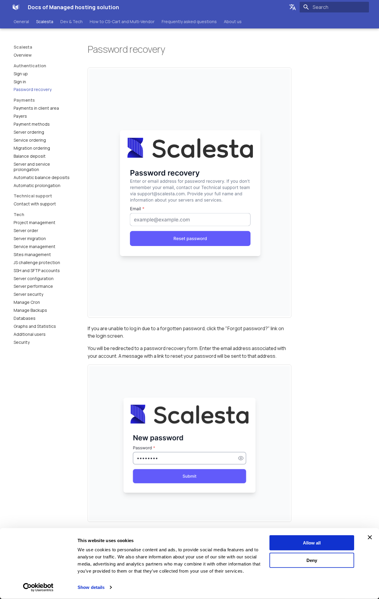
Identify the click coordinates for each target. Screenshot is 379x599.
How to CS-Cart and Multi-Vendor (122, 21)
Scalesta (44, 21)
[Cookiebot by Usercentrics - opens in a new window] (38, 587)
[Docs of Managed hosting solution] (16, 7)
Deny (311, 560)
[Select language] (292, 7)
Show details (91, 587)
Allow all (312, 542)
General (21, 21)
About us (233, 21)
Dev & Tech (71, 21)
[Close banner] (370, 537)
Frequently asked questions (189, 21)
